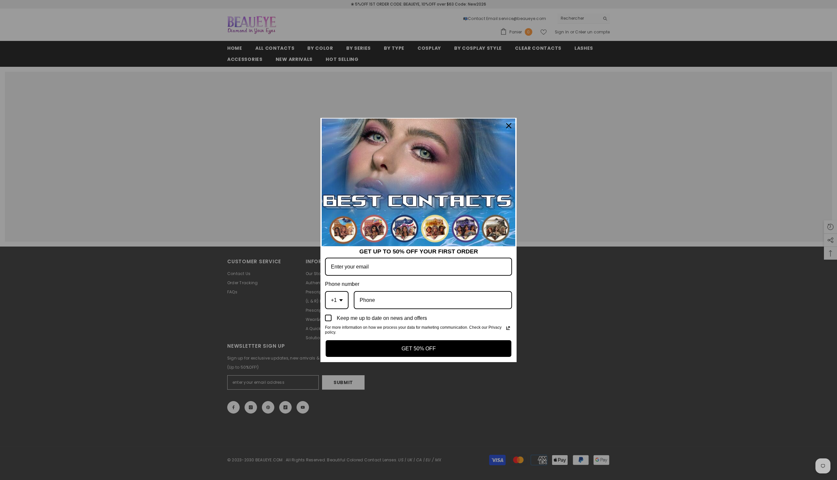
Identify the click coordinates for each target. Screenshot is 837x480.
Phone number (342, 284)
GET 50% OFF (418, 348)
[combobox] (337, 300)
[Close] (509, 126)
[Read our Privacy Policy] (508, 328)
